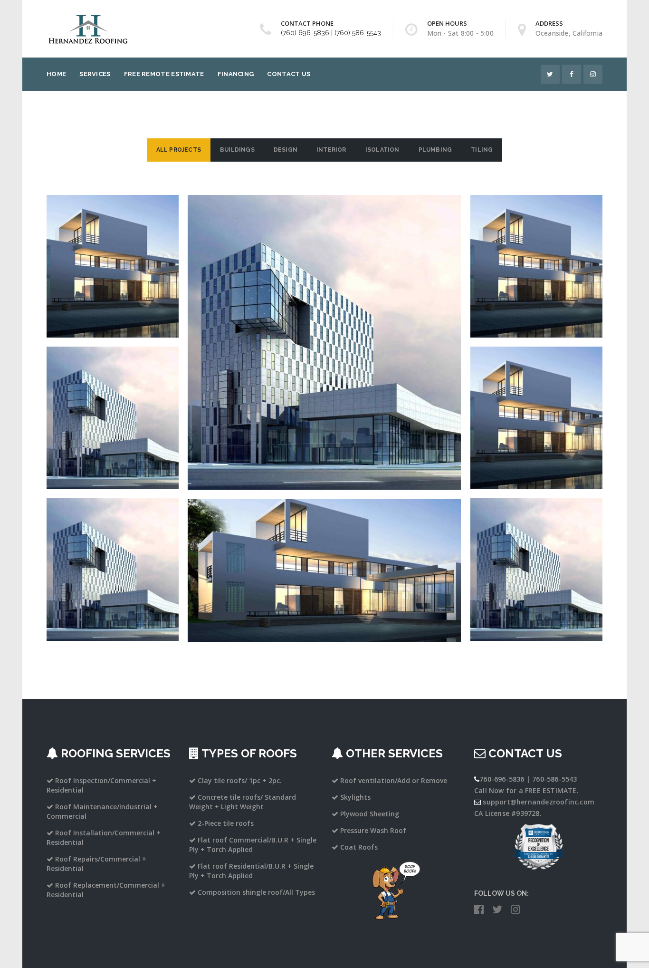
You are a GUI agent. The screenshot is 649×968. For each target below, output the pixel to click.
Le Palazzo (536, 551)
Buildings (237, 149)
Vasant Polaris (324, 552)
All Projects (178, 149)
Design (285, 149)
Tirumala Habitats (112, 551)
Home (56, 73)
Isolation (382, 149)
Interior (331, 149)
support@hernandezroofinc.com (538, 801)
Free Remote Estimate (164, 73)
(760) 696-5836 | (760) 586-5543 (331, 33)
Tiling (482, 149)
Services (94, 73)
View (112, 281)
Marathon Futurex (536, 400)
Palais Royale (112, 248)
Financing (236, 73)
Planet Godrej (112, 400)
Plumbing (435, 149)
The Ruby (536, 248)
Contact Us (288, 73)
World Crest (324, 324)
